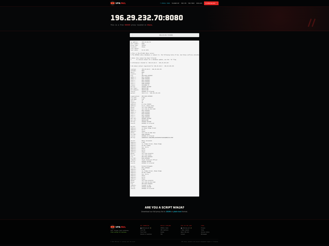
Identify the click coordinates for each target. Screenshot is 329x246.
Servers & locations (146, 234)
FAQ (161, 234)
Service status (205, 232)
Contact (183, 234)
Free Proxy (191, 3)
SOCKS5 (127, 25)
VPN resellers (164, 230)
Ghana (149, 25)
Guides (162, 232)
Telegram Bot (175, 3)
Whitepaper (204, 234)
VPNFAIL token (164, 228)
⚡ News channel (185, 230)
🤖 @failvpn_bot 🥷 (211, 3)
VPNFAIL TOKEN (165, 3)
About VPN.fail (185, 232)
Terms (202, 230)
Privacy (203, 228)
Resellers (199, 3)
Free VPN (183, 3)
